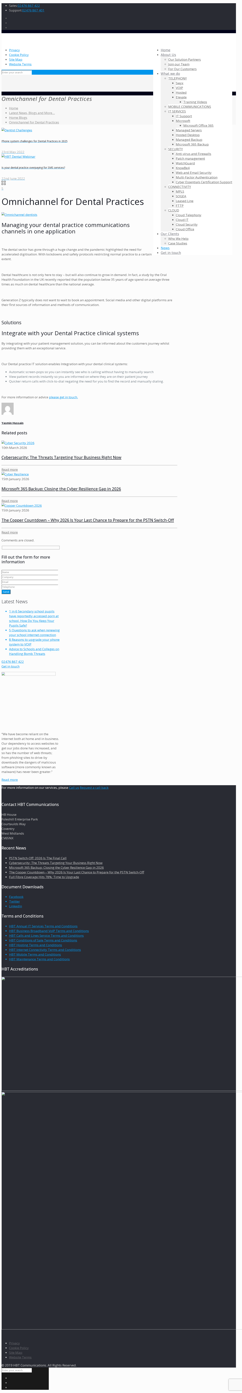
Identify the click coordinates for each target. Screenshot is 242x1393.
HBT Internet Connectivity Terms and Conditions (45, 950)
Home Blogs (18, 117)
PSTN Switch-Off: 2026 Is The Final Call (38, 858)
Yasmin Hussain (12, 423)
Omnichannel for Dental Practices (34, 122)
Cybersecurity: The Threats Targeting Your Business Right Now (61, 457)
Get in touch (10, 666)
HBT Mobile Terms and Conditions (35, 954)
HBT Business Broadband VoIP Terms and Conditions (49, 931)
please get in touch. (63, 397)
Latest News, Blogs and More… (32, 113)
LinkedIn (15, 906)
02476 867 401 (33, 10)
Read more (10, 779)
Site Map (15, 59)
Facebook (16, 897)
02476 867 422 (29, 5)
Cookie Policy (19, 55)
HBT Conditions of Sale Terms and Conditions (43, 940)
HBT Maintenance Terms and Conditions (39, 959)
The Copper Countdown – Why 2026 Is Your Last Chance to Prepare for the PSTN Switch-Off (88, 520)
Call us (74, 787)
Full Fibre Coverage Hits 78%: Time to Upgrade (44, 877)
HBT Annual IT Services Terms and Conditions (43, 926)
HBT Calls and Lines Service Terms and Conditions (46, 935)
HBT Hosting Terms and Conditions (35, 945)
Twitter (14, 901)
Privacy (14, 50)
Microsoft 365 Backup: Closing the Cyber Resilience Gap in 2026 (61, 488)
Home (13, 108)
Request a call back (94, 787)
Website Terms (20, 64)
